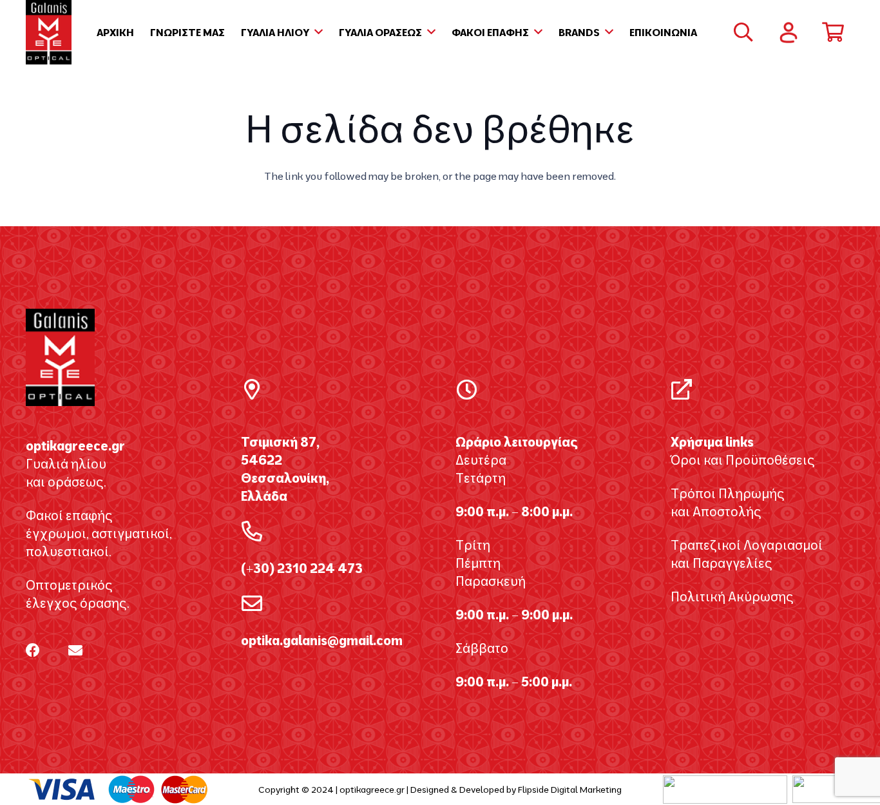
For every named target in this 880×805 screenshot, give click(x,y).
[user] (789, 32)
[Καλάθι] (833, 32)
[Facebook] (33, 650)
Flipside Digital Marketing (570, 789)
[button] (316, 32)
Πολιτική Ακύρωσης (732, 596)
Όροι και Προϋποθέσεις (743, 460)
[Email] (75, 650)
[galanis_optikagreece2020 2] (49, 32)
